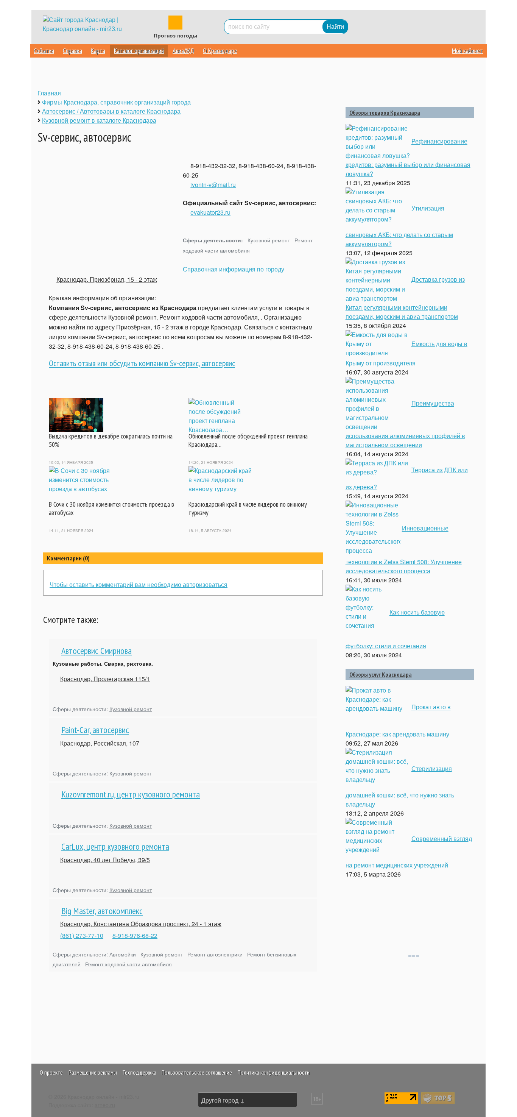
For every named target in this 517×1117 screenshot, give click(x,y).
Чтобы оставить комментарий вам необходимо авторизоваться (138, 584)
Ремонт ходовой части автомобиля (128, 964)
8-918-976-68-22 (134, 935)
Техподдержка (139, 1072)
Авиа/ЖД (183, 50)
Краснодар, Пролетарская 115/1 (105, 678)
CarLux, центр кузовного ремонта (115, 846)
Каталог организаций (139, 50)
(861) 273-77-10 (81, 935)
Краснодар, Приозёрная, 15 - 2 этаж (106, 279)
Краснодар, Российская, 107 (99, 743)
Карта (98, 50)
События (44, 50)
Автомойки (122, 954)
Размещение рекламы (93, 1072)
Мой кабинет (467, 50)
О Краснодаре (220, 50)
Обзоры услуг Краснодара (380, 674)
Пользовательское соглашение (197, 1072)
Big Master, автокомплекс (102, 911)
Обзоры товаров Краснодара (384, 112)
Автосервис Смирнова (96, 651)
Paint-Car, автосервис (95, 730)
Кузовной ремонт (269, 240)
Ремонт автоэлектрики (215, 954)
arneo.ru (105, 1105)
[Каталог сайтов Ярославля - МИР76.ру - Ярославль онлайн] (437, 1097)
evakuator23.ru (210, 212)
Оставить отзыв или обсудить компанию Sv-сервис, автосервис (142, 363)
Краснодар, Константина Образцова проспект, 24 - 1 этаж (140, 923)
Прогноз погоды (175, 36)
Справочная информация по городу (233, 269)
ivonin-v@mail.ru (213, 184)
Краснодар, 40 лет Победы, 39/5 (105, 859)
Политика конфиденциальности (274, 1072)
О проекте (51, 1072)
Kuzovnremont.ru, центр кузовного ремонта (130, 794)
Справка (72, 50)
